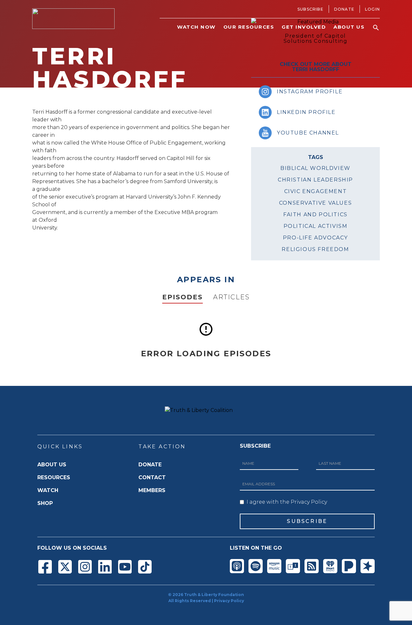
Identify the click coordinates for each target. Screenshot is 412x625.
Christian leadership (315, 180)
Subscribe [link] (310, 9)
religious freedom (315, 249)
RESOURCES (53, 477)
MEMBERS (151, 490)
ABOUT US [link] (348, 27)
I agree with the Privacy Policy (287, 502)
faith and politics (315, 214)
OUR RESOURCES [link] (248, 27)
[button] (376, 28)
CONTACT (152, 477)
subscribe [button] (307, 521)
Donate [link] (344, 9)
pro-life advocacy (315, 238)
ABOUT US (51, 465)
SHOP (45, 503)
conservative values (315, 203)
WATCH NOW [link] (196, 27)
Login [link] (372, 9)
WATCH (47, 490)
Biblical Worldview (315, 168)
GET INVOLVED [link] (304, 27)
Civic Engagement (315, 191)
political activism (316, 226)
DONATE (150, 465)
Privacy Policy (229, 600)
